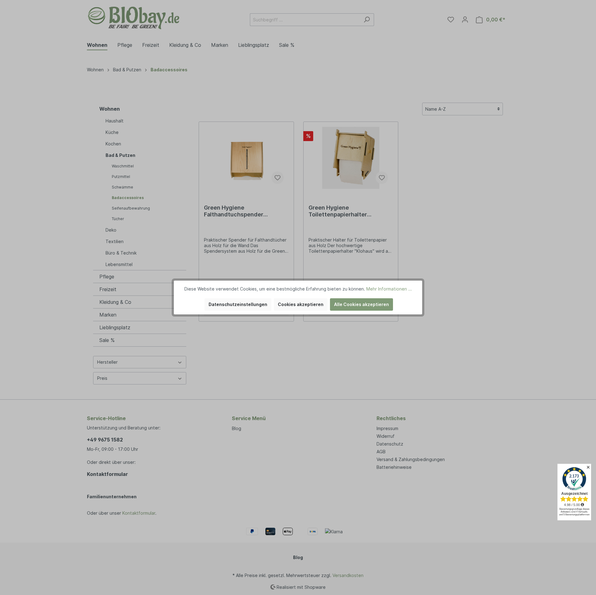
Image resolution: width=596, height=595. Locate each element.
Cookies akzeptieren (300, 304)
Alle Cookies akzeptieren (361, 304)
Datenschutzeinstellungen (238, 304)
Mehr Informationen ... (389, 288)
